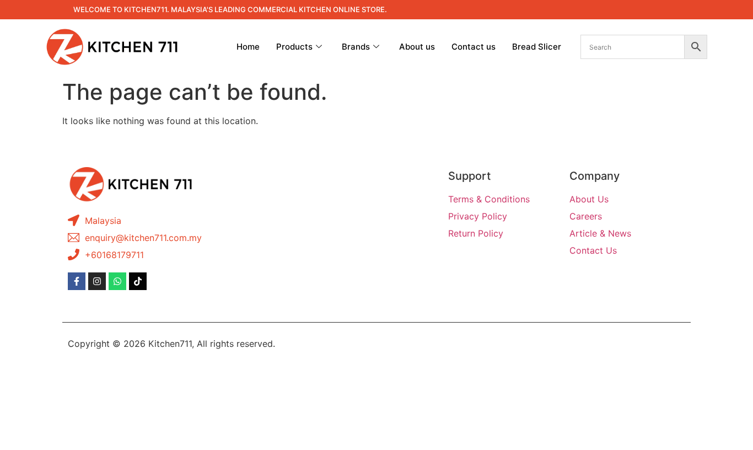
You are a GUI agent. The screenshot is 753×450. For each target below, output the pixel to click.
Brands (356, 46)
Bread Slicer (536, 46)
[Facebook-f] (76, 281)
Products (294, 46)
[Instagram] (97, 281)
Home (248, 46)
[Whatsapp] (117, 281)
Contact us (473, 46)
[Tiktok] (138, 281)
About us (417, 46)
